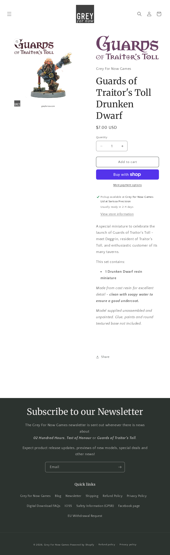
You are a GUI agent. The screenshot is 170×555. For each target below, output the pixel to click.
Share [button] (105, 357)
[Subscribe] (120, 467)
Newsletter (73, 496)
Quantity (101, 137)
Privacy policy (128, 544)
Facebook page (129, 506)
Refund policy (107, 544)
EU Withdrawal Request (85, 516)
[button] (9, 14)
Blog (58, 496)
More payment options (127, 185)
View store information (117, 214)
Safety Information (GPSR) (95, 506)
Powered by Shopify (82, 544)
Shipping (92, 496)
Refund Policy (112, 496)
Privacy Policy (137, 496)
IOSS (68, 506)
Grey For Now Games (35, 496)
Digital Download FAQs (43, 506)
